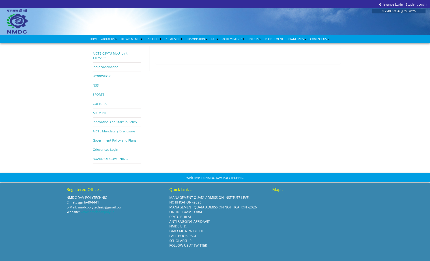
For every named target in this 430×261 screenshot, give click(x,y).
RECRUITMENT (274, 39)
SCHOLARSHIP (180, 240)
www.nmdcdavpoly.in (97, 212)
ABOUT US (108, 39)
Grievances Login (105, 149)
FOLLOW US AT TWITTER (188, 245)
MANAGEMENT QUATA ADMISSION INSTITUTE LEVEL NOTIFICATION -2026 (209, 199)
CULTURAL (100, 104)
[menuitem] (94, 39)
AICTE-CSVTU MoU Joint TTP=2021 (110, 55)
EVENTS (254, 39)
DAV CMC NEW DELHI (186, 231)
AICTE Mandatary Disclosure (114, 131)
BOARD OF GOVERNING (110, 159)
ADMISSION (173, 39)
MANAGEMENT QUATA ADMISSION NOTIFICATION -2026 (213, 207)
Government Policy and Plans (114, 140)
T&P (213, 39)
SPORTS (98, 94)
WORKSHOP (101, 76)
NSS (96, 85)
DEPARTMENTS (130, 39)
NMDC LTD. (178, 226)
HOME (94, 39)
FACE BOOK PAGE (183, 235)
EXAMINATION (196, 39)
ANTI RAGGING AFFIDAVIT (189, 221)
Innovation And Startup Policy (115, 122)
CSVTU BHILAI (180, 216)
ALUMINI (99, 113)
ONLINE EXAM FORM (185, 212)
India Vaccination (105, 67)
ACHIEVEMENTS (232, 39)
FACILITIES (152, 39)
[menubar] (209, 39)
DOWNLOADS (295, 39)
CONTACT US (318, 39)
